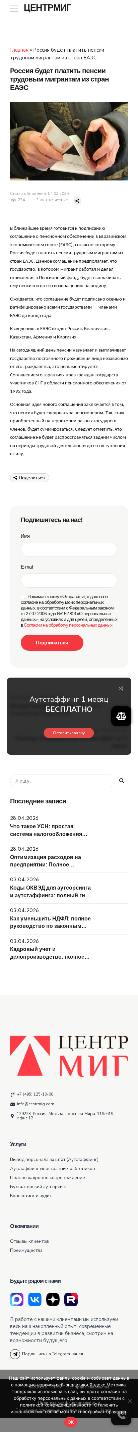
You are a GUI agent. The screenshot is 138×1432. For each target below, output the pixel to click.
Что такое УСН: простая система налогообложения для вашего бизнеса (46, 834)
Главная (19, 50)
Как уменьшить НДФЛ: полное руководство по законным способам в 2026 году (50, 926)
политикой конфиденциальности (55, 1405)
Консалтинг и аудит (31, 1195)
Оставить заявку (69, 733)
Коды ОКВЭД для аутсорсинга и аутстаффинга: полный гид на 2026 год (50, 895)
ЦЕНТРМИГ (47, 8)
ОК (71, 1422)
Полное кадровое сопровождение (47, 1177)
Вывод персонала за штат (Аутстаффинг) (54, 1159)
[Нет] (129, 1400)
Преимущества (26, 1250)
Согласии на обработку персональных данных (68, 625)
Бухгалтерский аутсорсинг (38, 1186)
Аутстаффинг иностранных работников (52, 1168)
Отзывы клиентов (29, 1241)
